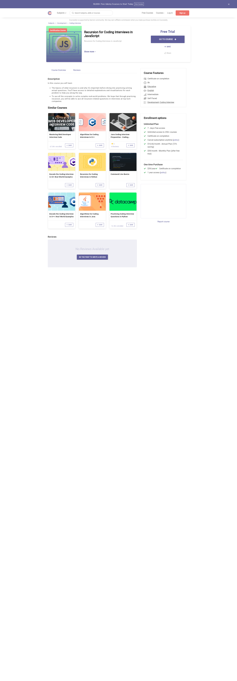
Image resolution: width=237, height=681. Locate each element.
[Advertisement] (161, 200)
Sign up (182, 13)
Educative (152, 86)
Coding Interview (75, 23)
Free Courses (147, 13)
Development (62, 23)
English (151, 90)
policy (175, 140)
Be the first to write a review (92, 257)
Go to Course (166, 39)
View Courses (139, 4)
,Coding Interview (166, 102)
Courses (160, 13)
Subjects (51, 23)
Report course (163, 221)
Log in (170, 13)
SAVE (168, 47)
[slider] (112, 143)
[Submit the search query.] (73, 13)
